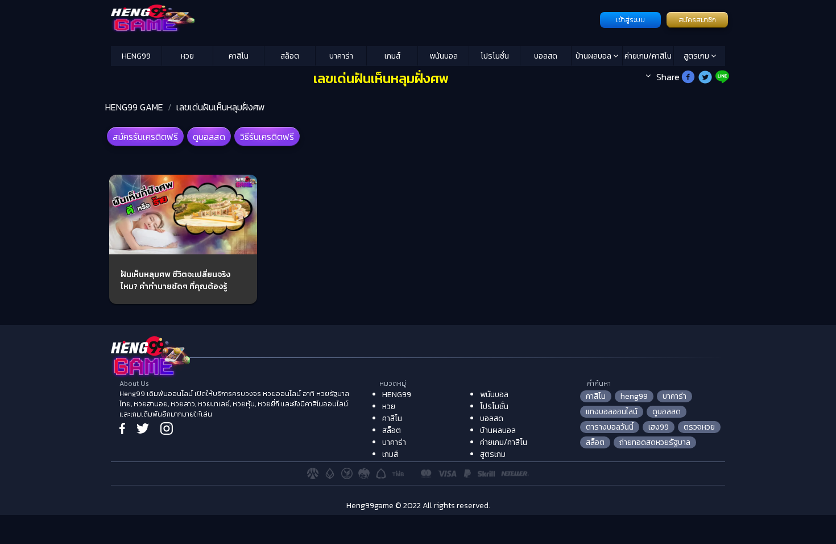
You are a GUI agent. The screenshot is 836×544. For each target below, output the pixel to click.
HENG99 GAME (134, 107)
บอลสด (545, 56)
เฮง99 (658, 427)
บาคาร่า (341, 56)
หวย (187, 56)
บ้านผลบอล (594, 56)
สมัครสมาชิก (697, 20)
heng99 (634, 396)
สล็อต (289, 56)
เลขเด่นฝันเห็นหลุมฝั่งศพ (220, 107)
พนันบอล (443, 56)
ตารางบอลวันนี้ (610, 427)
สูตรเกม (697, 56)
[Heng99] (354, 19)
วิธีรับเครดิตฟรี (267, 136)
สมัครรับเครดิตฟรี (145, 136)
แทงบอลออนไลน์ (612, 412)
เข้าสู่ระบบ (630, 20)
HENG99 (136, 56)
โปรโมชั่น (495, 56)
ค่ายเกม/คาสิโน (648, 56)
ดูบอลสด (209, 136)
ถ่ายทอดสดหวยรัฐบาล (654, 442)
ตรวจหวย (699, 427)
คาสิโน (239, 56)
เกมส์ (392, 56)
